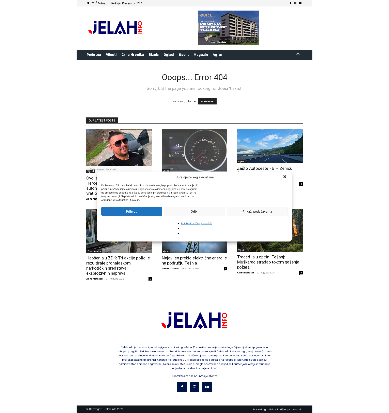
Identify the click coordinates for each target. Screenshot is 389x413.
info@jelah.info (208, 376)
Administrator (94, 198)
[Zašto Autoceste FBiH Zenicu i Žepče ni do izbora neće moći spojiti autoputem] (270, 146)
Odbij (194, 211)
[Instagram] (295, 3)
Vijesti (91, 171)
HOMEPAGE (207, 101)
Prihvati (132, 211)
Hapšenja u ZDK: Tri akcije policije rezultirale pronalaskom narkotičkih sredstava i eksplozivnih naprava (118, 266)
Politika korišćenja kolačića (196, 223)
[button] (285, 177)
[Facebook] (290, 3)
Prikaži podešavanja (257, 211)
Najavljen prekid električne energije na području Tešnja (194, 261)
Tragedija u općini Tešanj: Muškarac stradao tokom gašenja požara (268, 262)
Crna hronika (94, 251)
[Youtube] (300, 3)
